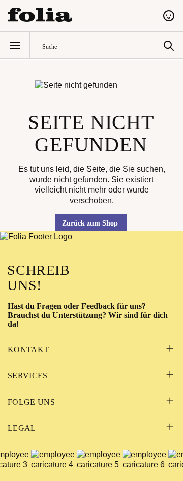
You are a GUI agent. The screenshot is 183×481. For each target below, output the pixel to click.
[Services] (169, 376)
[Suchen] (169, 45)
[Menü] (14, 45)
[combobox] (100, 45)
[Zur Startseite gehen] (79, 15)
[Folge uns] (169, 402)
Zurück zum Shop (90, 223)
